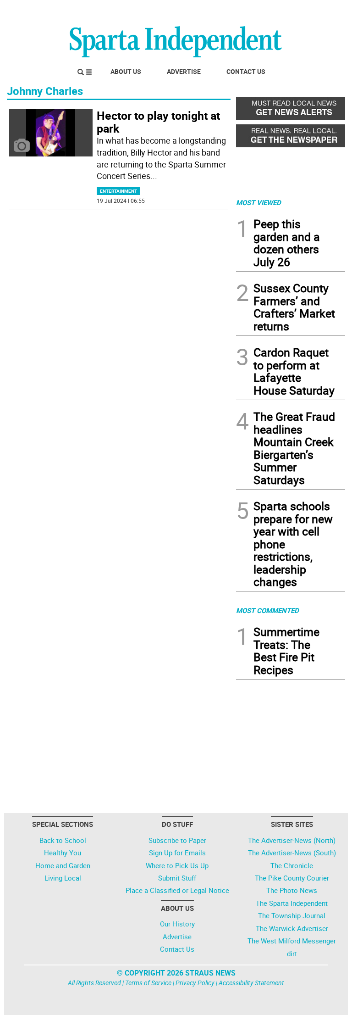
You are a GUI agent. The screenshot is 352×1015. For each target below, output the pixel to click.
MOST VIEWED (258, 202)
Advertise (184, 71)
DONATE (323, 10)
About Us (125, 71)
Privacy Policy (195, 982)
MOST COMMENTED (267, 610)
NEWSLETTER (271, 10)
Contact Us (245, 71)
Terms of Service (148, 982)
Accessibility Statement (251, 982)
